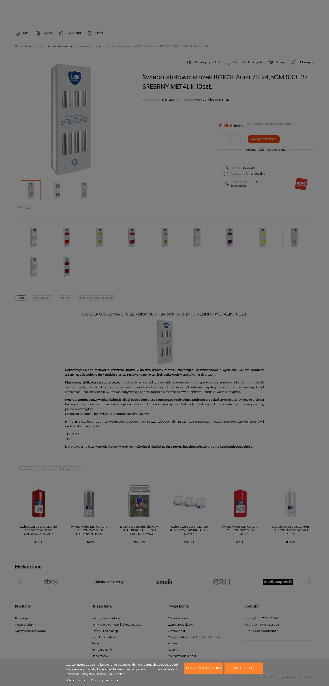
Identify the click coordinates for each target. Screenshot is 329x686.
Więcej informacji (78, 680)
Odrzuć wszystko (203, 668)
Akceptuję (244, 668)
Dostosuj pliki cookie (105, 680)
